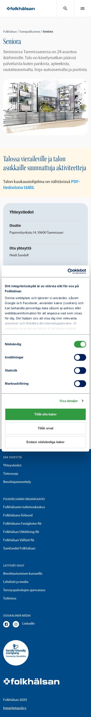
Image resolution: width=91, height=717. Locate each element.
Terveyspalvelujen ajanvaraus (24, 590)
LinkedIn (28, 623)
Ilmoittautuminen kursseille (22, 573)
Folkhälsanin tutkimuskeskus (24, 507)
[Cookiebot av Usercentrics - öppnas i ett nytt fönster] (67, 271)
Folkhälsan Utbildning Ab (21, 532)
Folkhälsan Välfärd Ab (18, 540)
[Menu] (82, 8)
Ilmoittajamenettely (17, 482)
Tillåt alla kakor (45, 414)
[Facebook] (6, 624)
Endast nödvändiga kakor (45, 442)
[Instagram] (16, 624)
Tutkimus (9, 598)
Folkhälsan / (11, 31)
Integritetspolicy (14, 708)
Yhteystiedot (12, 465)
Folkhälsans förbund (18, 515)
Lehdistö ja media (15, 582)
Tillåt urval (45, 428)
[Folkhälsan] (20, 8)
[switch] (80, 357)
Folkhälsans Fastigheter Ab (22, 523)
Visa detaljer (68, 401)
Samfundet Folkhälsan (19, 548)
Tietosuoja (10, 474)
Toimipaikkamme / (31, 31)
